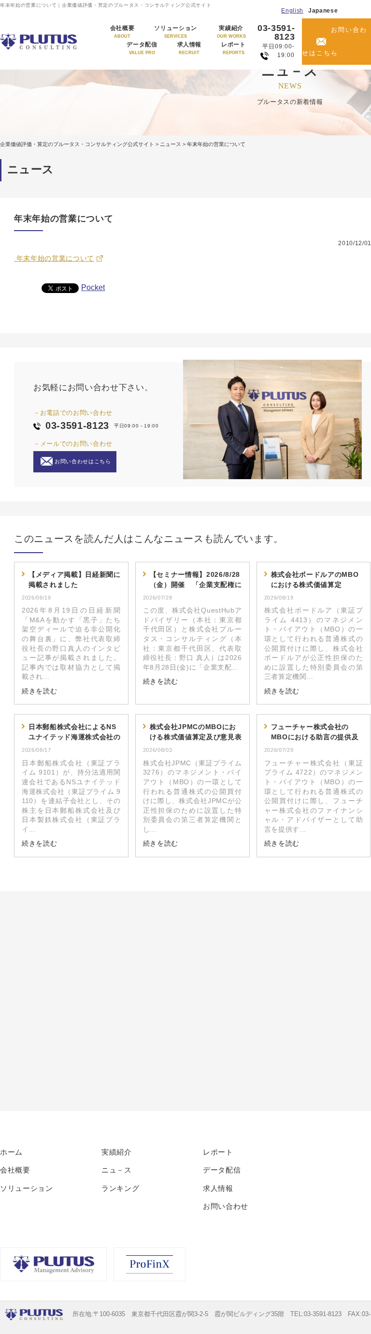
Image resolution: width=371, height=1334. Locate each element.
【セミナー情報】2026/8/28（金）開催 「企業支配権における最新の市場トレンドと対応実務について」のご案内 (196, 580)
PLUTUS (39, 41)
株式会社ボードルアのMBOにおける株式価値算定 (315, 579)
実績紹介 (231, 32)
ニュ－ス (116, 1170)
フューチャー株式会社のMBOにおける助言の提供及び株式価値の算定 (315, 732)
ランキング (120, 1188)
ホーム (11, 1152)
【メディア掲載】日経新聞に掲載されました (75, 579)
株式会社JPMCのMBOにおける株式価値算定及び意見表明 (196, 732)
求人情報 (189, 48)
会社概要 (122, 32)
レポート (233, 48)
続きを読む (39, 691)
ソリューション (175, 32)
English (292, 10)
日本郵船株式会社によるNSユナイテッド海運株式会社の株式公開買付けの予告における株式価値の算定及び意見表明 (75, 732)
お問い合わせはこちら (334, 41)
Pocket (93, 287)
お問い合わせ (225, 1206)
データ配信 (142, 48)
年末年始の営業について (54, 258)
